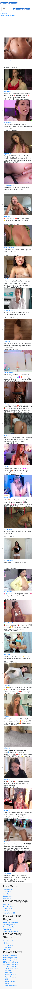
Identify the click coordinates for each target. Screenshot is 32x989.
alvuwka (6, 842)
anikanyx (7, 435)
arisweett (7, 654)
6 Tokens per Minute (10, 955)
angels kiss (7, 154)
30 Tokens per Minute (10, 962)
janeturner (7, 810)
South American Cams (10, 931)
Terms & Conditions (11, 968)
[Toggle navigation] (3, 9)
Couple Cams (7, 896)
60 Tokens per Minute (10, 964)
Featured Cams (8, 890)
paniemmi (7, 341)
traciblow (7, 685)
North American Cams (10, 923)
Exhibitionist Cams (9, 941)
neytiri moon (8, 591)
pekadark (7, 279)
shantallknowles (9, 623)
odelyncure (7, 873)
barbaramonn (8, 60)
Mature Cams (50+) (9, 913)
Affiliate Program (11, 985)
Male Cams (7, 894)
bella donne (7, 404)
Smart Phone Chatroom (8, 15)
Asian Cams (7, 929)
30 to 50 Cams (8, 911)
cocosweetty (8, 91)
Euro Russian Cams (9, 927)
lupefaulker (7, 779)
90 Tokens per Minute (10, 966)
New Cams (6, 949)
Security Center (10, 975)
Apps (7, 983)
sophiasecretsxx (9, 560)
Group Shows (7, 947)
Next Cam (3, 13)
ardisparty (7, 748)
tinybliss (6, 717)
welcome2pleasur (9, 247)
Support (8, 970)
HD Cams (6, 943)
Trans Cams (7, 898)
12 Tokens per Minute (10, 958)
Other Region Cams (9, 925)
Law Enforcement (11, 977)
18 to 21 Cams (8, 906)
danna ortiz (7, 466)
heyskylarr (7, 216)
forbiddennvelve (9, 310)
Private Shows (8, 945)
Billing (7, 979)
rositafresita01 (8, 498)
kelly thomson (8, 529)
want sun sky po (9, 185)
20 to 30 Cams (8, 909)
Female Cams (7, 892)
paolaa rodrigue (9, 373)
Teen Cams (7, 904)
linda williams (8, 122)
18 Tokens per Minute (10, 960)
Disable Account (10, 981)
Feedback (8, 973)
